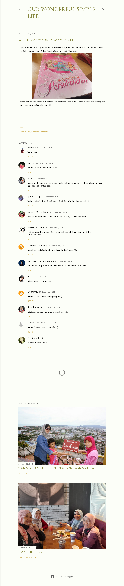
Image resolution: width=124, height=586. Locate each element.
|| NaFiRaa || (34, 196)
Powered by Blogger (64, 576)
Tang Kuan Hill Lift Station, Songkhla (56, 468)
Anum (31, 147)
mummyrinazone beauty (41, 261)
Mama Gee (33, 322)
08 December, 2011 (49, 323)
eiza (30, 178)
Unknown (33, 292)
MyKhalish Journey (37, 245)
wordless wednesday (40, 132)
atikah (27, 132)
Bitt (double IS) (35, 338)
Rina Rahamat (35, 307)
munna (31, 163)
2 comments (31, 557)
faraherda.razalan (36, 227)
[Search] (104, 8)
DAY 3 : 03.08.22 (30, 552)
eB (29, 276)
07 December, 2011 (43, 148)
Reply (30, 157)
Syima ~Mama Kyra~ (38, 212)
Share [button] (20, 128)
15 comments (31, 474)
